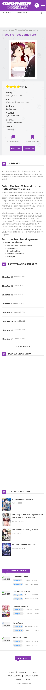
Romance (18, 122)
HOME (11, 672)
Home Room (18, 623)
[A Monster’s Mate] (6, 639)
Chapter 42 (7, 295)
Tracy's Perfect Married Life (27, 30)
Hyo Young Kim (12, 116)
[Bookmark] (32, 137)
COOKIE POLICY (31, 676)
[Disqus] (23, 391)
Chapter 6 (17, 641)
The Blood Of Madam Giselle (19, 245)
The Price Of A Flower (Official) (25, 530)
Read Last (29, 148)
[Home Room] (6, 624)
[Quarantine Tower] (6, 578)
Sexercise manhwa (15, 253)
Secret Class (12, 248)
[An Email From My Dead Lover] (6, 549)
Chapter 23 (18, 614)
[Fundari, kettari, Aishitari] (6, 504)
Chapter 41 (7, 303)
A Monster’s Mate (20, 638)
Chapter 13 (18, 595)
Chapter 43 (7, 286)
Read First (16, 148)
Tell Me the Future (20, 606)
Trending (7, 12)
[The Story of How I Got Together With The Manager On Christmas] (6, 519)
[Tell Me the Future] (6, 611)
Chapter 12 (18, 599)
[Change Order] (6, 268)
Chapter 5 (17, 645)
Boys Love (22, 12)
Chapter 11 (17, 580)
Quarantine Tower (20, 577)
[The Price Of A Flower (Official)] (6, 534)
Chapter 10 (18, 584)
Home (4, 30)
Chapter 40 (7, 312)
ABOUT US (23, 672)
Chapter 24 (18, 610)
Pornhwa (13, 195)
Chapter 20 (18, 630)
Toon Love (29, 229)
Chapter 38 (7, 330)
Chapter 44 (7, 277)
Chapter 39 (7, 321)
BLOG (35, 672)
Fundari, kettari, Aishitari (22, 499)
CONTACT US (14, 676)
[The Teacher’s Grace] (6, 593)
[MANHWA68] (17, 5)
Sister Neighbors (14, 251)
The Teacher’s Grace (21, 591)
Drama (11, 30)
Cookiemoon (11, 109)
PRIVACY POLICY (23, 679)
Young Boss (12, 256)
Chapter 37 (7, 339)
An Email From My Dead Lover (24, 545)
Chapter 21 (18, 626)
